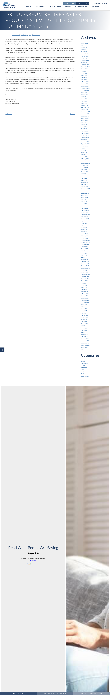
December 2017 (85, 263)
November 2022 (85, 139)
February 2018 (85, 261)
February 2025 (85, 81)
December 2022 (85, 137)
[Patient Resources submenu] (90, 6)
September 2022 (85, 144)
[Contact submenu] (100, 6)
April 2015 (84, 289)
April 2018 (84, 257)
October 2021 (85, 167)
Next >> (72, 114)
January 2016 (84, 272)
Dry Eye (83, 365)
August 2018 (84, 248)
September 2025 (85, 66)
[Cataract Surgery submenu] (63, 6)
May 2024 (84, 101)
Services (68, 7)
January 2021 (84, 186)
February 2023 (85, 133)
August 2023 (84, 120)
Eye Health (84, 367)
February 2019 (85, 236)
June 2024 (84, 99)
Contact (95, 7)
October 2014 (85, 302)
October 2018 (85, 244)
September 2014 (85, 304)
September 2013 (85, 321)
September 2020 (85, 195)
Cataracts (83, 361)
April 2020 (84, 206)
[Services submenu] (73, 6)
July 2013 (83, 326)
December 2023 (85, 111)
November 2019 (85, 216)
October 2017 (85, 266)
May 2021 (84, 178)
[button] (2, 350)
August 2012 (84, 347)
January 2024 (84, 109)
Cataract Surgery (54, 7)
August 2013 (84, 323)
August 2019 (84, 223)
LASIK (82, 371)
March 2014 (84, 313)
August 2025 (84, 69)
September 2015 (85, 278)
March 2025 (84, 79)
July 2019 (83, 225)
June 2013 (84, 328)
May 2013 (84, 330)
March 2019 (84, 233)
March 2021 (84, 182)
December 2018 (85, 240)
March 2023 (84, 131)
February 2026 (85, 56)
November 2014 (85, 300)
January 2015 (84, 296)
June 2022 (84, 150)
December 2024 (85, 86)
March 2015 (84, 291)
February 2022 (85, 159)
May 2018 (84, 255)
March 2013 (84, 334)
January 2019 (84, 238)
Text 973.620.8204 (82, 3)
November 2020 (85, 191)
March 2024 (84, 105)
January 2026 (84, 58)
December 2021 (85, 163)
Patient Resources (81, 7)
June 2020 (84, 201)
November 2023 (85, 114)
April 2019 (84, 231)
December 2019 (85, 214)
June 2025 (84, 73)
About (28, 7)
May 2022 (84, 152)
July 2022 (83, 148)
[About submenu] (32, 6)
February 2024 (85, 107)
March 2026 (84, 54)
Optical (83, 374)
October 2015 (85, 276)
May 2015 (84, 287)
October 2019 (85, 218)
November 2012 (85, 341)
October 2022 (85, 141)
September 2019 (85, 221)
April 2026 (84, 51)
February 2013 (85, 336)
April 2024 (84, 103)
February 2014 (85, 315)
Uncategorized (85, 376)
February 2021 (85, 184)
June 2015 (84, 285)
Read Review (33, 560)
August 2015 (84, 281)
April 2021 (84, 180)
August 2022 (84, 146)
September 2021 (85, 169)
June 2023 (84, 124)
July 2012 (83, 349)
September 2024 (85, 92)
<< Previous (8, 114)
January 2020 (84, 212)
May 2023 (84, 126)
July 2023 (83, 122)
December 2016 (85, 268)
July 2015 (83, 283)
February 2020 (85, 210)
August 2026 (84, 43)
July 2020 (83, 199)
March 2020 (84, 208)
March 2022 (84, 156)
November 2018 (85, 242)
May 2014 (84, 311)
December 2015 (85, 274)
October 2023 (85, 116)
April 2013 (84, 332)
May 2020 (84, 204)
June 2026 (84, 47)
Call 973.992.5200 (69, 3)
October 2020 (85, 193)
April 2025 (84, 77)
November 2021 (85, 165)
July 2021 (83, 174)
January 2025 (84, 84)
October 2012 (85, 343)
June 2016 (84, 270)
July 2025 (83, 71)
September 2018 (85, 246)
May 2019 (84, 229)
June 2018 (84, 253)
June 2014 (84, 308)
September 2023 (85, 118)
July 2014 (83, 306)
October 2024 (85, 90)
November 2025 (85, 62)
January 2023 (84, 135)
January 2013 (84, 338)
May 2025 (84, 75)
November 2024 (85, 88)
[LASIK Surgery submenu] (46, 6)
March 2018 (84, 259)
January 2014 (84, 317)
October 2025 (85, 64)
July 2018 (83, 251)
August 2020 (84, 197)
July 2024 (83, 96)
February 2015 (85, 293)
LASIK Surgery (39, 7)
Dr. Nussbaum (36, 35)
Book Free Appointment (99, 3)
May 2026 (84, 49)
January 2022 (84, 161)
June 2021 (84, 176)
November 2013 (85, 319)
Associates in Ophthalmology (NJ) (21, 35)
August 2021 (84, 171)
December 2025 (85, 60)
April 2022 (84, 154)
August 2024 (84, 94)
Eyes (82, 369)
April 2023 (84, 129)
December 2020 (85, 189)
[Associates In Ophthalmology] (10, 5)
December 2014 (85, 298)
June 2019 (84, 227)
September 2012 (85, 345)
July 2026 (83, 45)
